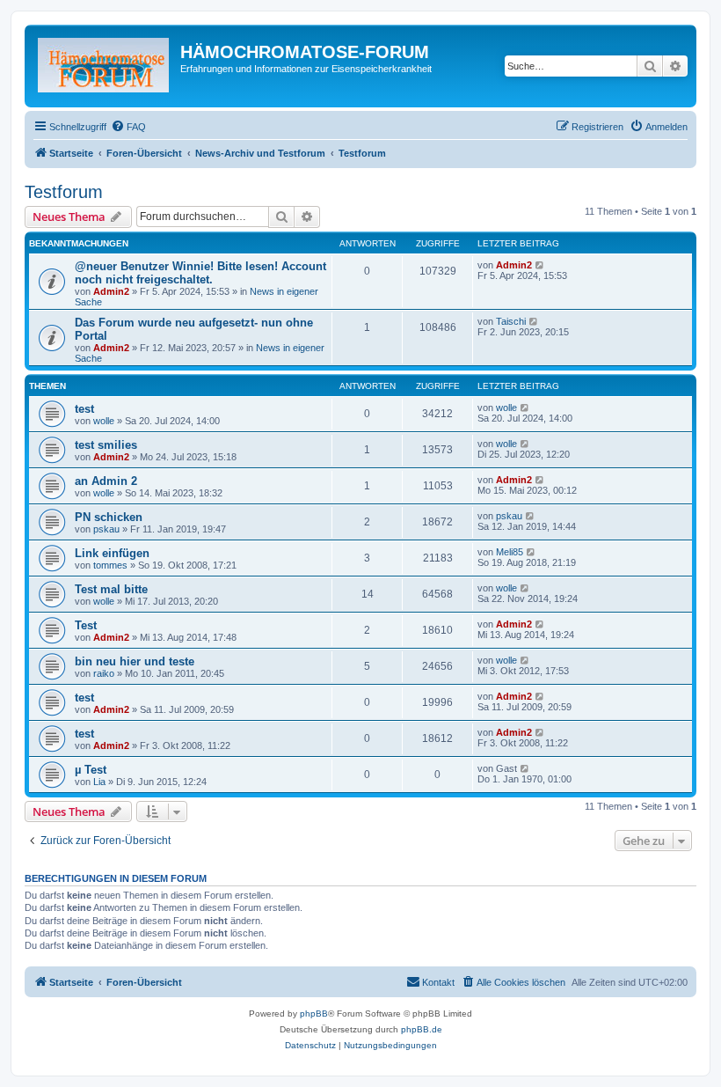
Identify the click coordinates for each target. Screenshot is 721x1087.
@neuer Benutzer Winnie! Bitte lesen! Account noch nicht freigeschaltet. (200, 273)
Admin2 (111, 291)
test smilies (106, 445)
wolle (103, 420)
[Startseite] (104, 66)
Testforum (64, 192)
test (84, 408)
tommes (110, 565)
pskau (106, 529)
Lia (99, 781)
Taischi (511, 321)
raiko (103, 673)
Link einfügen (112, 553)
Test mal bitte (111, 589)
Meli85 (509, 552)
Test (86, 625)
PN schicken (108, 517)
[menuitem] (128, 126)
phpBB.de (421, 1029)
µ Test (90, 769)
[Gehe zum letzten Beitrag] (540, 265)
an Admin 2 (106, 481)
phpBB (314, 1013)
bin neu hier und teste (134, 661)
